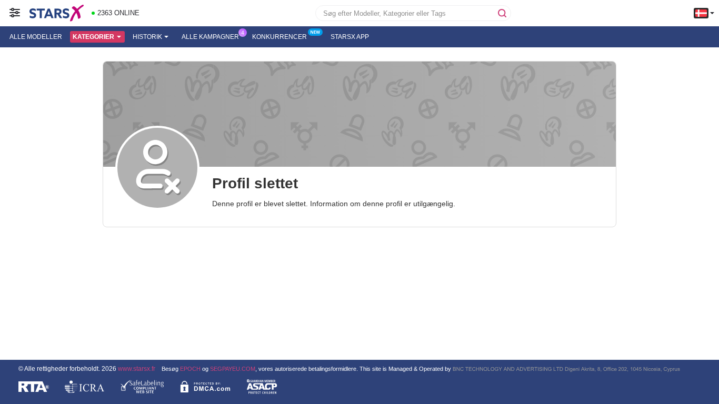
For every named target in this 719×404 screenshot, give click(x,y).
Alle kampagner (210, 37)
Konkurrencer (279, 37)
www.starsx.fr (136, 368)
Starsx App (350, 37)
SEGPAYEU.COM (232, 369)
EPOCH (190, 369)
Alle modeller (35, 37)
